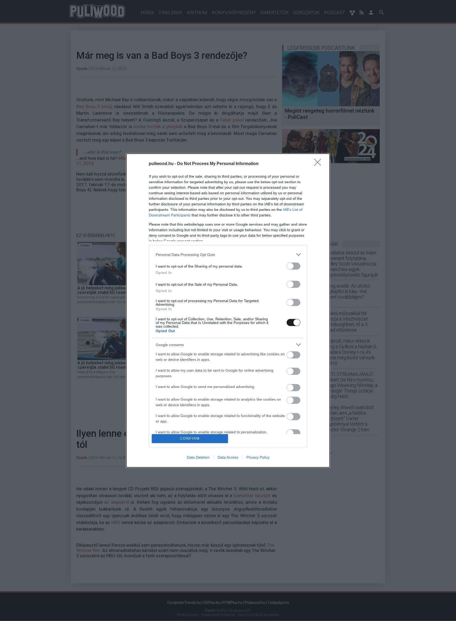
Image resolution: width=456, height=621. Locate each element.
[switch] (293, 266)
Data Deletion (198, 457)
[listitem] (228, 254)
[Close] (319, 164)
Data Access (228, 457)
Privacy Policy (257, 457)
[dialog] (228, 310)
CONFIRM (190, 438)
